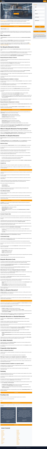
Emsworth (18, 444)
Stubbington (18, 433)
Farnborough (18, 439)
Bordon (2, 443)
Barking (1, 400)
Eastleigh (2, 432)
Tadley (2, 436)
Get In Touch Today (16, 26)
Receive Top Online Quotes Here (16, 300)
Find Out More (16, 392)
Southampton (3, 438)
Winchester (2, 430)
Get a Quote (15, 13)
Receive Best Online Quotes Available (16, 200)
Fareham (18, 431)
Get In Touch (39, 31)
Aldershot (18, 438)
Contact (45, 1)
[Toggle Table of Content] (7, 29)
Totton (2, 437)
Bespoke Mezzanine (3, 20)
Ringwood (18, 432)
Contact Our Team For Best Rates (16, 109)
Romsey (2, 431)
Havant (17, 440)
